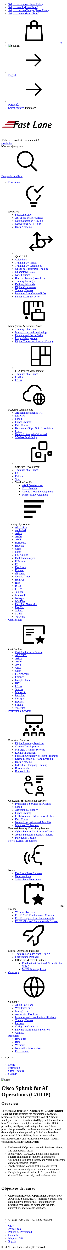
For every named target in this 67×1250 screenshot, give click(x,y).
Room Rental (22, 768)
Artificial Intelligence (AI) (29, 412)
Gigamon (20, 573)
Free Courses (22, 1051)
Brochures (20, 1038)
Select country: (16, 107)
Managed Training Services (30, 749)
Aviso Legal (14, 1228)
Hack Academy (23, 226)
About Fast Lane (24, 1004)
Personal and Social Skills (29, 335)
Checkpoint (21, 554)
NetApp (19, 598)
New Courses (22, 274)
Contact (19, 1032)
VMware (20, 616)
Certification (15, 619)
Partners (19, 1023)
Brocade (19, 545)
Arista (18, 533)
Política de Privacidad (20, 1231)
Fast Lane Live (23, 214)
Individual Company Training (31, 765)
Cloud (18, 418)
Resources (13, 1035)
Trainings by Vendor (26, 262)
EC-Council (21, 561)
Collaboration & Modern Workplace (34, 816)
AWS (18, 539)
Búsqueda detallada (12, 176)
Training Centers (24, 290)
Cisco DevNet (29, 488)
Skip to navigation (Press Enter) (25, 4)
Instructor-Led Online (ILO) (30, 293)
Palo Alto (20, 695)
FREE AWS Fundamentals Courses (34, 915)
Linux (18, 431)
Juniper (19, 591)
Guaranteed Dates (25, 271)
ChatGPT (20, 415)
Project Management (26, 338)
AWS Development (32, 485)
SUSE (18, 613)
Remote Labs (22, 771)
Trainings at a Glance (26, 329)
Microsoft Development (35, 494)
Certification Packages (27, 956)
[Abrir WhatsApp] (58, 1241)
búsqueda (6, 146)
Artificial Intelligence (26, 809)
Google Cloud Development (37, 491)
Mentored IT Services (27, 825)
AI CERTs (21, 527)
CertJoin (19, 377)
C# (16, 473)
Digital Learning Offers (28, 296)
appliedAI (20, 530)
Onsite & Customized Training (31, 268)
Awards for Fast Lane (27, 1014)
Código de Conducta (26, 1026)
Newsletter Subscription (28, 1048)
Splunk (19, 610)
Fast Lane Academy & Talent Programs (36, 755)
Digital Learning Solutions (29, 743)
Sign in (12, 1241)
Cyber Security (23, 421)
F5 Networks (22, 673)
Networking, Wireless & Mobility (33, 822)
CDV (11, 1225)
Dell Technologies (25, 558)
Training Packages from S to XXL (33, 953)
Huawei (19, 579)
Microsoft (20, 595)
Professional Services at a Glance (33, 803)
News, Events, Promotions (22, 840)
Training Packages (25, 281)
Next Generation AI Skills (29, 220)
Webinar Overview (25, 912)
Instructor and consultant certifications (35, 1017)
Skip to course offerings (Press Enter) (28, 10)
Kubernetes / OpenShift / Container (34, 428)
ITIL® (18, 380)
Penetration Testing (25, 837)
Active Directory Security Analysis (34, 834)
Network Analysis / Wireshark (31, 434)
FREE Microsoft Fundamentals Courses (36, 921)
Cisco (18, 548)
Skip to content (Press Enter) (23, 13)
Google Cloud (23, 576)
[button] (30, 107)
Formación (14, 182)
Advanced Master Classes (29, 217)
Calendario (21, 259)
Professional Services (19, 710)
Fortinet (19, 570)
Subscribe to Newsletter (28, 879)
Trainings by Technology (28, 265)
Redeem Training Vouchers (30, 278)
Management (22, 1011)
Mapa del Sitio (16, 1238)
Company (13, 972)
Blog (17, 1041)
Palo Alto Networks (26, 604)
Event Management (25, 752)
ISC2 (18, 585)
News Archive (23, 876)
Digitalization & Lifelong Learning (34, 758)
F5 (16, 564)
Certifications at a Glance (28, 652)
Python (19, 476)
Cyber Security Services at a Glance (34, 831)
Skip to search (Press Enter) (23, 7)
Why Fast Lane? (24, 1008)
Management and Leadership (31, 332)
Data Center (21, 425)
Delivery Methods (25, 284)
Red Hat (19, 607)
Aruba (18, 536)
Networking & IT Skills (28, 223)
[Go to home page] (27, 137)
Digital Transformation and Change (34, 341)
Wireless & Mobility (26, 437)
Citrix (18, 551)
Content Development (27, 746)
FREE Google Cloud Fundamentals (34, 918)
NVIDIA (20, 601)
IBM (17, 582)
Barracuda (20, 542)
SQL (17, 479)
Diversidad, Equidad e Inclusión (32, 1029)
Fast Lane (20, 567)
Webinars (20, 1045)
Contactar (6, 143)
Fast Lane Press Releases (28, 873)
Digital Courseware (25, 287)
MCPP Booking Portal (34, 969)
